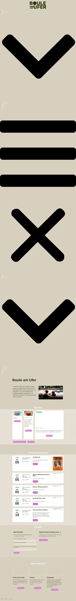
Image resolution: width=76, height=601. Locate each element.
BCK (3, 100)
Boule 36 (4, 101)
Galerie (2, 107)
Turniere (2, 370)
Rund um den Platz (4, 11)
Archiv (2, 108)
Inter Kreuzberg (5, 103)
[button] (38, 192)
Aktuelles (2, 10)
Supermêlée (3, 104)
